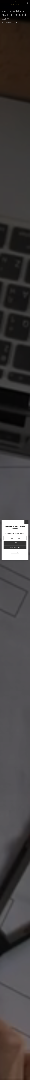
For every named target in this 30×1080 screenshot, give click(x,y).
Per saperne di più (15, 552)
